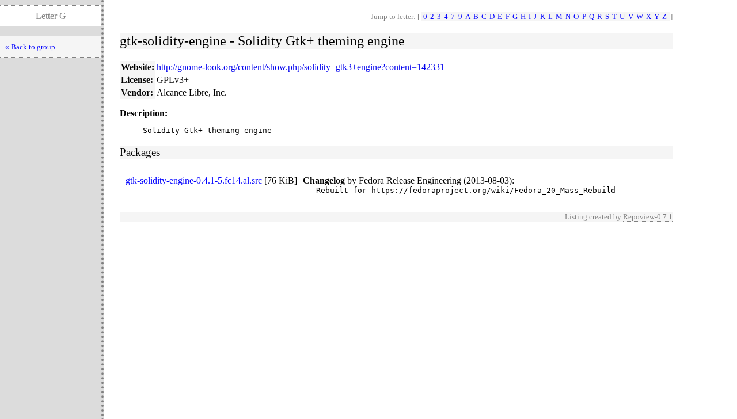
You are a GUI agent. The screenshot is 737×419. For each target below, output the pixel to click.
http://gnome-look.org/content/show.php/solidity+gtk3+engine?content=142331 (301, 67)
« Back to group (30, 47)
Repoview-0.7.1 (648, 216)
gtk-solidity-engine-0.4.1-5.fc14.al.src (194, 180)
